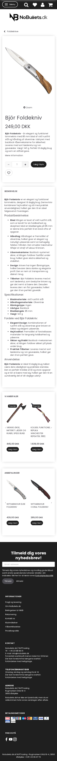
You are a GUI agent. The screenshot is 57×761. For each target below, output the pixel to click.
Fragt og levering (13, 602)
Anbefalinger (12, 472)
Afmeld (19, 581)
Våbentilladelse (12, 626)
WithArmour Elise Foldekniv (16, 505)
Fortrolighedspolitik (44, 575)
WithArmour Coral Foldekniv (39, 505)
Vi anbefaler (11, 396)
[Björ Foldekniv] (28, 71)
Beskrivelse (11, 191)
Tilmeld (8, 581)
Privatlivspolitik (12, 631)
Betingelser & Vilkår (14, 610)
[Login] (43, 4)
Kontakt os (10, 618)
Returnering (10, 614)
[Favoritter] (34, 4)
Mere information (14, 155)
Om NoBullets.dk (13, 606)
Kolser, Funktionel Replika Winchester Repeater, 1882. (40, 432)
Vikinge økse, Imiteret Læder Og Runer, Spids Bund (16, 430)
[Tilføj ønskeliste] (8, 173)
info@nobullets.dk (20, 653)
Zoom (29, 107)
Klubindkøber (11, 622)
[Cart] (50, 4)
